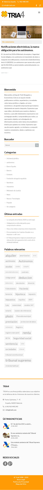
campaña (26, 266)
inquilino (22, 300)
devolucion (20, 283)
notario (8, 311)
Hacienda (23, 288)
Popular (9, 203)
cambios (18, 266)
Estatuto (9, 174)
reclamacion (9, 327)
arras (34, 255)
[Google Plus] (40, 5)
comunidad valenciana (12, 272)
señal (22, 343)
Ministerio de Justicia (14, 190)
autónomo (10, 261)
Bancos (9, 170)
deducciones (9, 283)
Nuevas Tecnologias (13, 199)
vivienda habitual (12, 366)
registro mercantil (12, 333)
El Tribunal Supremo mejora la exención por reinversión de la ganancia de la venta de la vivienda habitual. (21, 240)
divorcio (31, 283)
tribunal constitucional (14, 355)
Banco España (11, 166)
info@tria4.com (9, 5)
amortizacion (25, 256)
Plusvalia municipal (23, 316)
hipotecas (10, 182)
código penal (10, 278)
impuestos (10, 299)
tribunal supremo (18, 360)
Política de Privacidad (21, 482)
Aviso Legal (21, 479)
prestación (11, 321)
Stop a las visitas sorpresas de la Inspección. (21, 229)
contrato (25, 272)
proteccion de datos (28, 322)
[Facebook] (36, 5)
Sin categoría (11, 207)
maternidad (16, 305)
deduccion (25, 277)
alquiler (11, 255)
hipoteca (20, 294)
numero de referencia (23, 311)
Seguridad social (22, 338)
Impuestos (10, 186)
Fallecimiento (11, 289)
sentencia (11, 343)
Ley (7, 305)
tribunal (21, 349)
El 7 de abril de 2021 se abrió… (21, 424)
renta (27, 333)
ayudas (9, 266)
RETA (8, 338)
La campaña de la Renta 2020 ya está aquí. (21, 220)
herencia (9, 294)
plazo (9, 316)
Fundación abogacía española (16, 178)
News (8, 195)
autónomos (10, 162)
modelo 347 (28, 305)
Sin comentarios (8, 42)
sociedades (11, 349)
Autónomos (26, 261)
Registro (19, 327)
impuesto (32, 294)
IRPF (30, 300)
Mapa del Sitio (21, 484)
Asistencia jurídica (13, 158)
